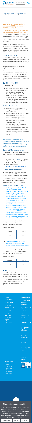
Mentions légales (9, 368)
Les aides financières (21, 13)
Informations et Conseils (8, 13)
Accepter (24, 420)
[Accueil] (8, 3)
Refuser (16, 420)
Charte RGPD (8, 373)
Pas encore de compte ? (21, 2)
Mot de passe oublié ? (20, 4)
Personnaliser (6, 420)
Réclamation (8, 366)
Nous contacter (9, 361)
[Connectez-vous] (28, 3)
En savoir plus (19, 417)
